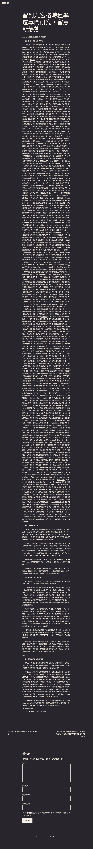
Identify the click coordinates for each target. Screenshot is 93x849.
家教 (28, 430)
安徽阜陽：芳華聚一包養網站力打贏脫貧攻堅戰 (22, 733)
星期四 (44, 712)
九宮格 (39, 600)
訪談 (28, 450)
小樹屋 (59, 630)
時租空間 (35, 487)
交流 (26, 304)
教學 (44, 403)
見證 (41, 467)
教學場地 (41, 109)
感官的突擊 (5, 3)
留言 (24, 763)
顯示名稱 (25, 786)
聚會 (29, 57)
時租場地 (50, 196)
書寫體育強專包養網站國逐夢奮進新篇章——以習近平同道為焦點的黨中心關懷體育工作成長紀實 (70, 734)
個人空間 (30, 280)
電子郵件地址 (27, 795)
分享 (32, 408)
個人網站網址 (26, 804)
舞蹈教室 (63, 621)
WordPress (53, 837)
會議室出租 (61, 480)
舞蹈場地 (32, 60)
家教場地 (44, 317)
